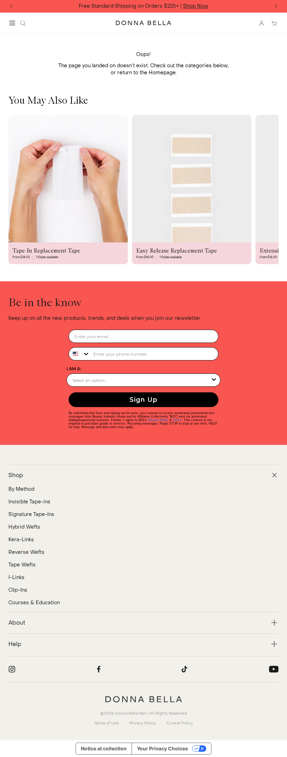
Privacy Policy (158, 420)
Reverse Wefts (26, 552)
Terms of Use (106, 723)
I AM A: (73, 368)
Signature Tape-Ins (31, 514)
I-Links (16, 577)
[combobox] (79, 353)
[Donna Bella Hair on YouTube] (274, 669)
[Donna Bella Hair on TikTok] (184, 669)
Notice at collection (104, 748)
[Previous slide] (11, 6)
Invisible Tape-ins (29, 501)
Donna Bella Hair (130, 713)
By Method (21, 489)
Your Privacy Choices (162, 748)
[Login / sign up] (261, 23)
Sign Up (144, 400)
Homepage (162, 72)
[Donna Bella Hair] (143, 699)
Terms (177, 420)
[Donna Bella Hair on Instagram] (11, 669)
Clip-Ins (17, 590)
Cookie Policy (180, 723)
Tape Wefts (22, 565)
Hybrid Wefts (24, 527)
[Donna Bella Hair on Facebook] (98, 669)
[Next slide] (276, 6)
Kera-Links (21, 539)
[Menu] (12, 23)
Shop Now (195, 6)
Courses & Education (34, 602)
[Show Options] (213, 380)
